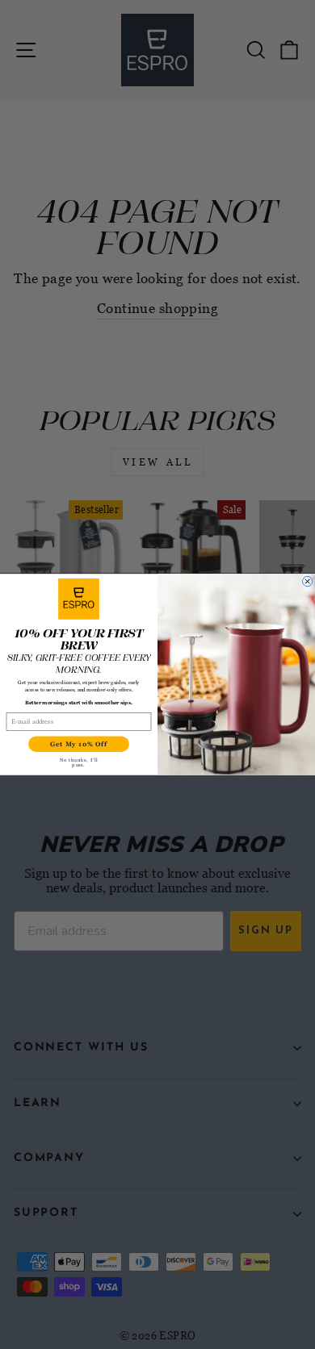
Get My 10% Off (78, 743)
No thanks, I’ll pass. (79, 762)
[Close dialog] (307, 581)
